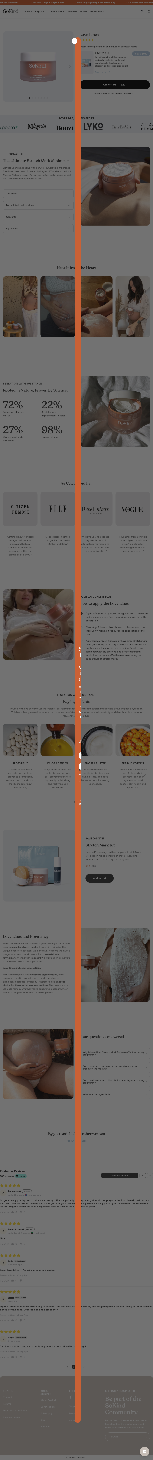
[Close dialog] (74, 41)
